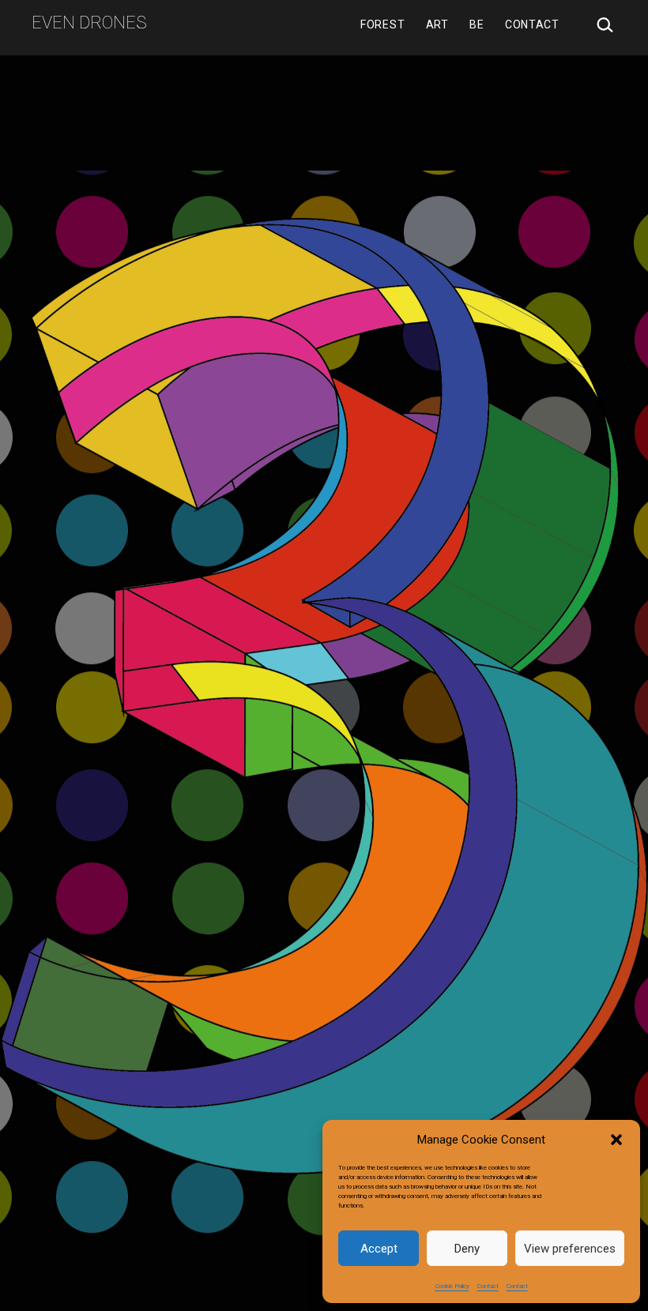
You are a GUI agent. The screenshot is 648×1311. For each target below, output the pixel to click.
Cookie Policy (452, 1286)
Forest (382, 24)
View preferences (570, 1249)
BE (476, 24)
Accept (378, 1249)
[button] (616, 1140)
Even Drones (89, 22)
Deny (467, 1249)
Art (437, 24)
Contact (488, 1286)
